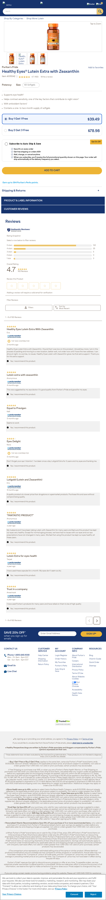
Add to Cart (52, 170)
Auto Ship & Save (60, 670)
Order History (61, 659)
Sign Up (91, 634)
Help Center (43, 655)
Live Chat (12, 672)
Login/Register (61, 655)
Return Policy (43, 664)
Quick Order (94, 662)
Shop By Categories (13, 19)
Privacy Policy (78, 670)
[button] (91, 4)
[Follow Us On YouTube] (58, 704)
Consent (74, 894)
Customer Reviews (16, 209)
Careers (75, 661)
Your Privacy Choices (76, 684)
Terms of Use (87, 739)
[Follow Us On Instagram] (52, 704)
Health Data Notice (77, 694)
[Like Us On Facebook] (46, 704)
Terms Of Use (77, 673)
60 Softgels (29, 85)
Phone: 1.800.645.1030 (18, 655)
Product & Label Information (23, 201)
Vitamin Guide (95, 659)
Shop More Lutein (35, 19)
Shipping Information (43, 660)
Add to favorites (95, 68)
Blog (91, 655)
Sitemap (92, 666)
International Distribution (77, 665)
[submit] (100, 11)
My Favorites (60, 662)
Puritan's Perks (61, 666)
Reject (93, 894)
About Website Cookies (78, 678)
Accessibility (77, 690)
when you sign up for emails (15, 636)
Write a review (47, 77)
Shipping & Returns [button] (14, 191)
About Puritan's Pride (78, 656)
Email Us (11, 666)
